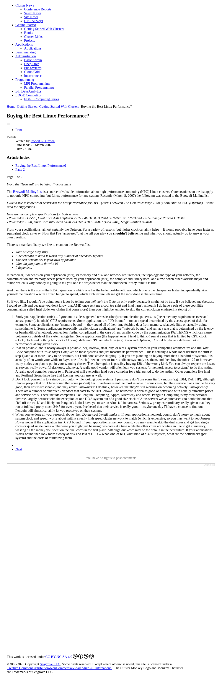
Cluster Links (33, 36)
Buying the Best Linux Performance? (40, 165)
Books (28, 33)
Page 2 (20, 169)
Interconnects (33, 76)
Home (11, 106)
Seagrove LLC (50, 664)
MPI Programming (37, 83)
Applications (24, 44)
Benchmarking (25, 52)
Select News (32, 13)
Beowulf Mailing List (27, 191)
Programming (24, 79)
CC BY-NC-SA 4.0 (58, 657)
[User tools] (8, 123)
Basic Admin (33, 60)
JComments (209, 465)
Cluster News (24, 5)
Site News (31, 17)
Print (18, 130)
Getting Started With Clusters (44, 29)
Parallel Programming (39, 87)
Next (18, 449)
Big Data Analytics (28, 91)
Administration (25, 56)
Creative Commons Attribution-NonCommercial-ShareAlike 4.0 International (59, 668)
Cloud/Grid (32, 72)
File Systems (32, 68)
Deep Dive (31, 64)
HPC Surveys (33, 21)
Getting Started (25, 25)
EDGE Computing (28, 95)
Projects (29, 40)
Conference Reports (37, 9)
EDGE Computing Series (41, 99)
